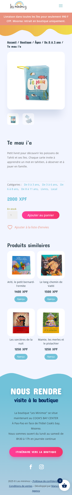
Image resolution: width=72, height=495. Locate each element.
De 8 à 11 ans (29, 189)
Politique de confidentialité (47, 481)
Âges (38, 42)
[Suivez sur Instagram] (41, 467)
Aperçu (21, 299)
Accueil (12, 42)
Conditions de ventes (20, 486)
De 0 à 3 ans (52, 42)
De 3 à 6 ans (49, 184)
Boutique (25, 42)
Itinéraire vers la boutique (36, 452)
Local (54, 189)
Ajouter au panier (41, 215)
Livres (44, 189)
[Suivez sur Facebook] (30, 467)
